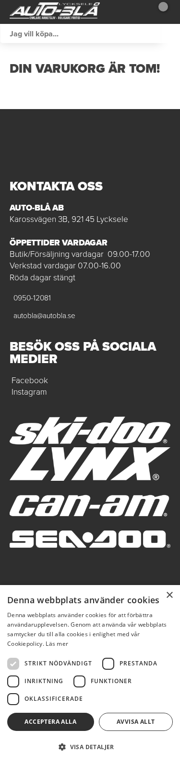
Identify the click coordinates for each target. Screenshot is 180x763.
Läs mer (57, 644)
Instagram (29, 392)
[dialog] (90, 674)
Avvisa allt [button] (136, 722)
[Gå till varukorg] (159, 12)
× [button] (169, 595)
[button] (90, 746)
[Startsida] (55, 12)
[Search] (170, 33)
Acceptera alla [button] (50, 722)
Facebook (30, 380)
